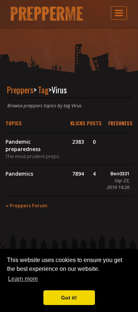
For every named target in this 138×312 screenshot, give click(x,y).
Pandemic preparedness (23, 145)
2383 (78, 141)
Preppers (20, 90)
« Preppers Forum (26, 205)
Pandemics (19, 173)
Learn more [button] (23, 279)
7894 (78, 173)
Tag (43, 90)
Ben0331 (120, 173)
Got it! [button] (69, 298)
